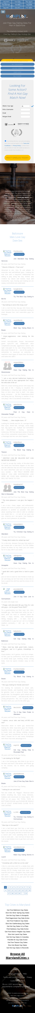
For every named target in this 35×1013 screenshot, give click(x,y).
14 (22, 890)
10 (9, 890)
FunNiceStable (19, 669)
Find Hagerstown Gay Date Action (17, 918)
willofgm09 (17, 556)
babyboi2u (17, 631)
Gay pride (29, 4)
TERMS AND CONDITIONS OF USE (14, 977)
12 (16, 890)
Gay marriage (6, 4)
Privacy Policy (17, 145)
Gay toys (5, 7)
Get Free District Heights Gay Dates (17, 931)
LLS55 (16, 812)
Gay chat (6, 1)
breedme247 (18, 484)
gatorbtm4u (18, 404)
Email (4, 113)
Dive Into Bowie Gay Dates (17, 945)
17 (9, 893)
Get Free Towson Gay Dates (17, 942)
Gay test (17, 4)
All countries (17, 64)
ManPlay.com (14, 203)
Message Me (19, 254)
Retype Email (7, 116)
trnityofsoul (18, 442)
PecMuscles (18, 251)
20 (19, 893)
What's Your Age (8, 106)
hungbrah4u (18, 289)
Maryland (17, 72)
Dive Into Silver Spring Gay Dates (17, 913)
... (22, 893)
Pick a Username (8, 109)
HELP (25, 974)
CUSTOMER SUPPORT (17, 981)
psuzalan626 (18, 589)
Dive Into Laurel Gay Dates (17, 934)
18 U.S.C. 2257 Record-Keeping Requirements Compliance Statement (16, 985)
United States (17, 68)
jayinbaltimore (19, 774)
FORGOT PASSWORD (14, 974)
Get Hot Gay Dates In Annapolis (17, 915)
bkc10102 (17, 707)
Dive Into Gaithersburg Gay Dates (17, 923)
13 (19, 890)
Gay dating (29, 7)
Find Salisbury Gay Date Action (17, 929)
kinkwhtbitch (18, 524)
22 (26, 893)
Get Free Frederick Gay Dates (17, 921)
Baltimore (18, 76)
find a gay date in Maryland (21, 206)
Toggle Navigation (3, 11)
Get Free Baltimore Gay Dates (17, 910)
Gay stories (29, 1)
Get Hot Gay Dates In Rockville (18, 948)
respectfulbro (18, 362)
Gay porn (17, 1)
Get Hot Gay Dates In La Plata (17, 926)
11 (12, 890)
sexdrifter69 (18, 320)
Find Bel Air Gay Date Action (17, 940)
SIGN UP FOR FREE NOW (17, 61)
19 (16, 893)
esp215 (16, 745)
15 (26, 890)
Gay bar (17, 7)
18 (12, 893)
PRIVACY (29, 977)
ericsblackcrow (19, 847)
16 (29, 890)
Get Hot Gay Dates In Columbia (17, 937)
